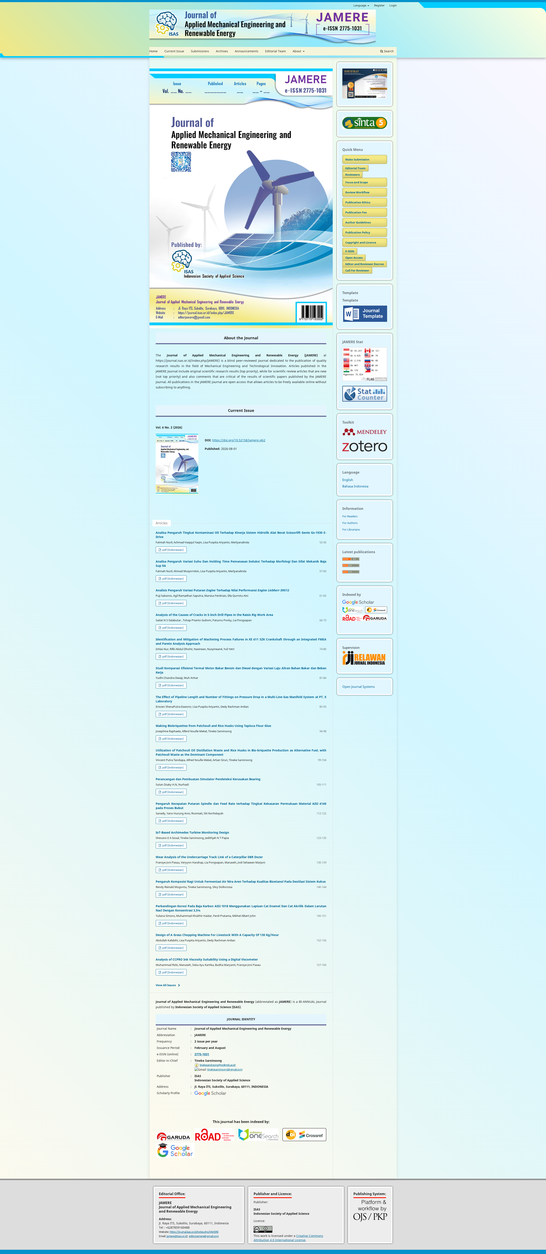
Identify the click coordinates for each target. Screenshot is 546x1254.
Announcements (246, 51)
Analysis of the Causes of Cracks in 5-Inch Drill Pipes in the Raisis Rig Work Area (214, 615)
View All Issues (166, 985)
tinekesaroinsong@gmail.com (224, 1069)
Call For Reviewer (357, 270)
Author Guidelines (358, 222)
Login (393, 5)
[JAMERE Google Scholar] (210, 1095)
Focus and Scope (356, 182)
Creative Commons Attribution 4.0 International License (288, 1238)
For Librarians (351, 529)
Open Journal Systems (358, 686)
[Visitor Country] (364, 380)
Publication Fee (356, 212)
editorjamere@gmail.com (204, 1236)
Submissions (200, 51)
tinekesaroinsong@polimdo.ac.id (217, 1065)
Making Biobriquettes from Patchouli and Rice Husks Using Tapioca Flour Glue (213, 726)
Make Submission (357, 159)
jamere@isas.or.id (177, 1236)
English (347, 480)
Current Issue (174, 51)
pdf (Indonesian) (173, 550)
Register (379, 5)
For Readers (349, 516)
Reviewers (352, 174)
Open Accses (354, 258)
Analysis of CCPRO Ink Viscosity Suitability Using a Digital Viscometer (207, 959)
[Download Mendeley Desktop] (364, 435)
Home (153, 51)
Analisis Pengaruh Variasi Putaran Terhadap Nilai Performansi (222, 590)
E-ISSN (349, 251)
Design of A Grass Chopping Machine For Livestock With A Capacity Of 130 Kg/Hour (217, 935)
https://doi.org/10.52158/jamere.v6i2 (238, 440)
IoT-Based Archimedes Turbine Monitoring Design (192, 832)
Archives (222, 51)
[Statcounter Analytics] (364, 400)
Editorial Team (275, 51)
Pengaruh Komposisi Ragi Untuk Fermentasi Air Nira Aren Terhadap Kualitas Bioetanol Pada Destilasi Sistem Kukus (241, 881)
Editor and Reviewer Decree (364, 264)
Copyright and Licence (360, 242)
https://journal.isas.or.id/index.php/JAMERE (194, 1232)
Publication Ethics (357, 202)
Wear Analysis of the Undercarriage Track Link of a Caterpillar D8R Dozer (209, 857)
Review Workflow (357, 192)
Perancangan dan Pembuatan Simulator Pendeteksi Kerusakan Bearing (208, 779)
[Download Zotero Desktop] (364, 450)
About (297, 51)
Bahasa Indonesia (355, 486)
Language (360, 5)
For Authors (349, 523)
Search (388, 51)
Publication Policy (357, 232)
